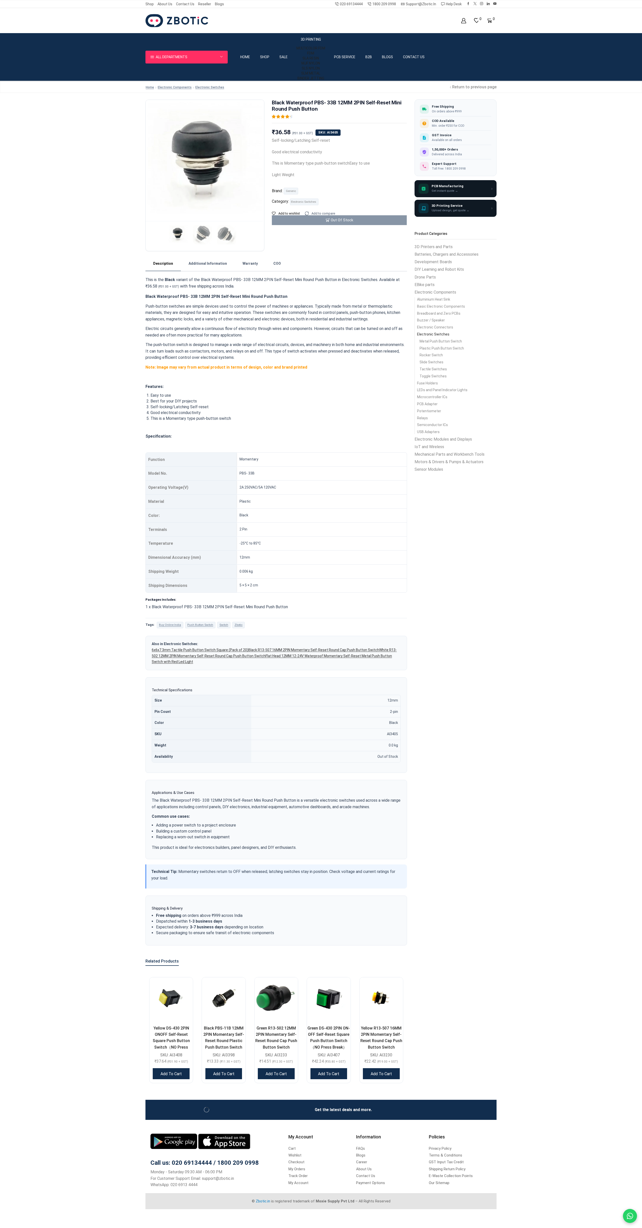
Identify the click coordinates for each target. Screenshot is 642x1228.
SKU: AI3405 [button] (328, 132)
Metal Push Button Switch (441, 341)
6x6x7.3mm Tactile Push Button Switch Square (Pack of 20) (200, 650)
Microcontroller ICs (432, 397)
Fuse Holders (427, 383)
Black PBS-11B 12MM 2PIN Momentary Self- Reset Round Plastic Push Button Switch (223, 1038)
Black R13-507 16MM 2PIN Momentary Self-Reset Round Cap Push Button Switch (313, 650)
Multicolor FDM (310, 48)
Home (245, 57)
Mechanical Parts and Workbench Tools (450, 454)
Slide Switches (431, 362)
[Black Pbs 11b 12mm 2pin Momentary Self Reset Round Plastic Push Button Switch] (223, 999)
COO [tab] (277, 263)
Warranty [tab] (250, 263)
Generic (291, 191)
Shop (149, 4)
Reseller (204, 4)
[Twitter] (475, 4)
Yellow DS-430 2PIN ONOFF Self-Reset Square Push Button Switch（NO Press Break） (171, 1041)
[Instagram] (481, 4)
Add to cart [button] (171, 1073)
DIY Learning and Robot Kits (439, 269)
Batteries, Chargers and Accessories (446, 254)
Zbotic (238, 625)
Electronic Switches (209, 87)
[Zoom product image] (205, 159)
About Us (164, 4)
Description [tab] (163, 263)
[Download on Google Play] (174, 1141)
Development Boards (433, 261)
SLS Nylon (311, 68)
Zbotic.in (263, 1201)
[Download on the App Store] (224, 1141)
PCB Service (344, 57)
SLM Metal (310, 73)
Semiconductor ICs (432, 425)
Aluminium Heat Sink (433, 299)
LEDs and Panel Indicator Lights (442, 390)
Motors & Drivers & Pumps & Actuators (449, 461)
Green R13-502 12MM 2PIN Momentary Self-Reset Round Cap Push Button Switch (276, 1038)
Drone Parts (425, 277)
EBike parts (425, 284)
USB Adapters (428, 432)
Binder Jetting (310, 78)
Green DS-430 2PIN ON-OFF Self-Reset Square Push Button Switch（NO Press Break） (328, 1038)
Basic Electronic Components (441, 306)
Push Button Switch (200, 625)
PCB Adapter (427, 404)
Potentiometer (429, 411)
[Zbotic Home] (176, 20)
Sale (283, 57)
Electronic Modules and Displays (443, 439)
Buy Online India (170, 625)
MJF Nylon (310, 63)
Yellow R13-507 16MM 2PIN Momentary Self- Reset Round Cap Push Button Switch (381, 1038)
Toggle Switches (433, 376)
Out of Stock (342, 220)
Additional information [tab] (208, 263)
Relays (422, 418)
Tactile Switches (433, 369)
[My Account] (463, 21)
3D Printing (311, 39)
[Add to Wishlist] (182, 987)
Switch (223, 625)
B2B (368, 57)
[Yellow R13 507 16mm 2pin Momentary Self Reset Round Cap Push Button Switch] (381, 999)
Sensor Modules (429, 469)
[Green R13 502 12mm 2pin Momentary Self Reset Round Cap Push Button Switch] (276, 999)
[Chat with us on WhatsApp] (630, 1216)
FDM (310, 53)
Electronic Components (175, 87)
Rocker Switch (431, 355)
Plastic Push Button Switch (442, 348)
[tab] (163, 263)
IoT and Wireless (429, 446)
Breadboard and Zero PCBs (438, 313)
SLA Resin (310, 58)
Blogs (219, 4)
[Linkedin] (488, 4)
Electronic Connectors (435, 327)
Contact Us (185, 4)
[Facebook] (468, 4)
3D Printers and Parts (434, 246)
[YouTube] (495, 4)
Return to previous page (474, 87)
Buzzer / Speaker (431, 320)
